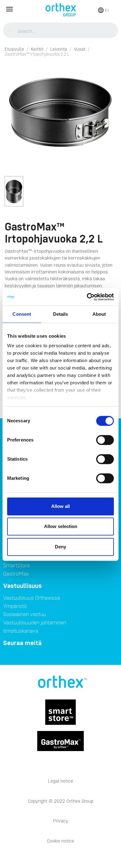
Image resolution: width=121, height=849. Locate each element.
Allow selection (60, 526)
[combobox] (61, 31)
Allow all (60, 506)
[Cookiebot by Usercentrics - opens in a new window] (87, 297)
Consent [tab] (21, 314)
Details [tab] (60, 314)
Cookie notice (60, 841)
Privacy (60, 821)
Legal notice (60, 781)
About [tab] (99, 314)
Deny (60, 546)
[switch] (105, 440)
